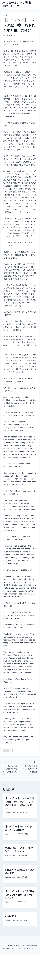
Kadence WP (31, 948)
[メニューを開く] (35, 4)
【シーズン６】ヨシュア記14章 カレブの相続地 (30, 767)
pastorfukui (9, 35)
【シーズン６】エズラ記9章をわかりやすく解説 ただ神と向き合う (19, 894)
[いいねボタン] (6, 750)
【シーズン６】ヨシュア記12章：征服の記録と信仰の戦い (10, 768)
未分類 (5, 15)
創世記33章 (10, 916)
